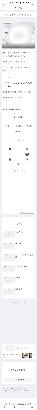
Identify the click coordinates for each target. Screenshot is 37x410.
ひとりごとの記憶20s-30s (12, 109)
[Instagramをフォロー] (27, 154)
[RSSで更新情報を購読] (18, 164)
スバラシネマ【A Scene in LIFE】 (18, 5)
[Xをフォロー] (27, 149)
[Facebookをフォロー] (10, 154)
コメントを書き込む (18, 379)
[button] (18, 131)
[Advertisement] (18, 190)
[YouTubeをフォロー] (10, 159)
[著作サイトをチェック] (10, 149)
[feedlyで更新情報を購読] (27, 159)
